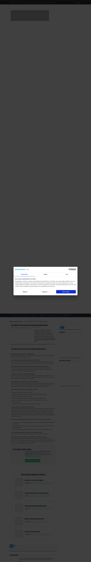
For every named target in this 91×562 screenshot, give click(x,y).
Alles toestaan (65, 291)
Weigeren (25, 291)
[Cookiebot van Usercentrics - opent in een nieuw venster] (69, 269)
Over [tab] (67, 274)
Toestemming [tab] (24, 274)
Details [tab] (45, 274)
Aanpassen (44, 291)
